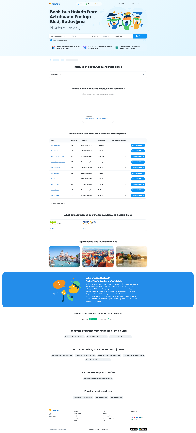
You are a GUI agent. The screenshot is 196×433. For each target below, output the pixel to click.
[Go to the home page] (54, 3)
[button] (68, 36)
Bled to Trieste (55, 173)
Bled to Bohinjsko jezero (58, 162)
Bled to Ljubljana (55, 145)
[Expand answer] (143, 74)
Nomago (85, 228)
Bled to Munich (55, 184)
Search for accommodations (60, 40)
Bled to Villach (55, 195)
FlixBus (52, 228)
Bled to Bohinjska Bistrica (58, 156)
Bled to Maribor (55, 167)
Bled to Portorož (55, 150)
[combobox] (57, 36)
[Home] (50, 60)
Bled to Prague (55, 190)
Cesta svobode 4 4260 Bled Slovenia (96, 118)
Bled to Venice (55, 178)
